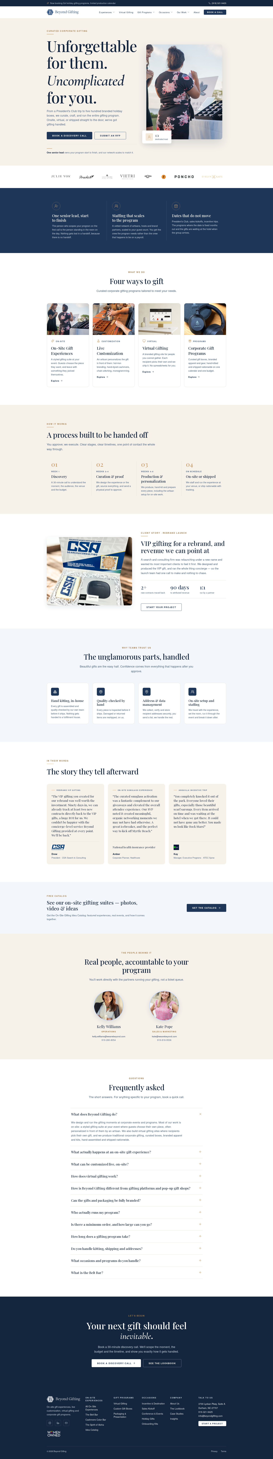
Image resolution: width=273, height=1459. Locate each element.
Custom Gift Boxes (123, 1408)
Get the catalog (204, 907)
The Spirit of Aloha (94, 1424)
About (197, 12)
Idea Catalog (91, 1429)
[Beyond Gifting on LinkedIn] (58, 1423)
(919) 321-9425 (219, 3)
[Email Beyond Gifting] (66, 1423)
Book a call (215, 12)
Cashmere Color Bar (95, 1419)
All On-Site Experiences (91, 1408)
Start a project (212, 1423)
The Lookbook (177, 1408)
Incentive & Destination (153, 1403)
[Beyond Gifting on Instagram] (50, 1423)
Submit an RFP (110, 135)
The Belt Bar (91, 1414)
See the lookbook (162, 1363)
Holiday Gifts (148, 1418)
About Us (174, 1403)
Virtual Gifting (126, 12)
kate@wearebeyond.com (164, 1036)
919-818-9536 (164, 1040)
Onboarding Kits (150, 1423)
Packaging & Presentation (120, 1415)
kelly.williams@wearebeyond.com (108, 1036)
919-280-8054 (109, 1040)
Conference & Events (152, 1413)
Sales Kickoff (148, 1408)
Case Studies (176, 1413)
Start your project (161, 607)
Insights (174, 1418)
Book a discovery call (69, 135)
